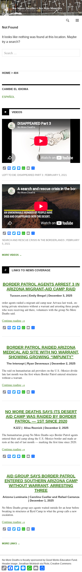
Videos (17, 112)
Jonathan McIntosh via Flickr (34, 563)
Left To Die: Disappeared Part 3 (22, 175)
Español (8, 96)
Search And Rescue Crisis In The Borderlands (33, 240)
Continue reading (13, 320)
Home (6, 72)
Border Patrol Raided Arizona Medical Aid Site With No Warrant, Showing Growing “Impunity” (41, 352)
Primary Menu (77, 20)
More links (11, 543)
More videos (12, 255)
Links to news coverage (31, 270)
